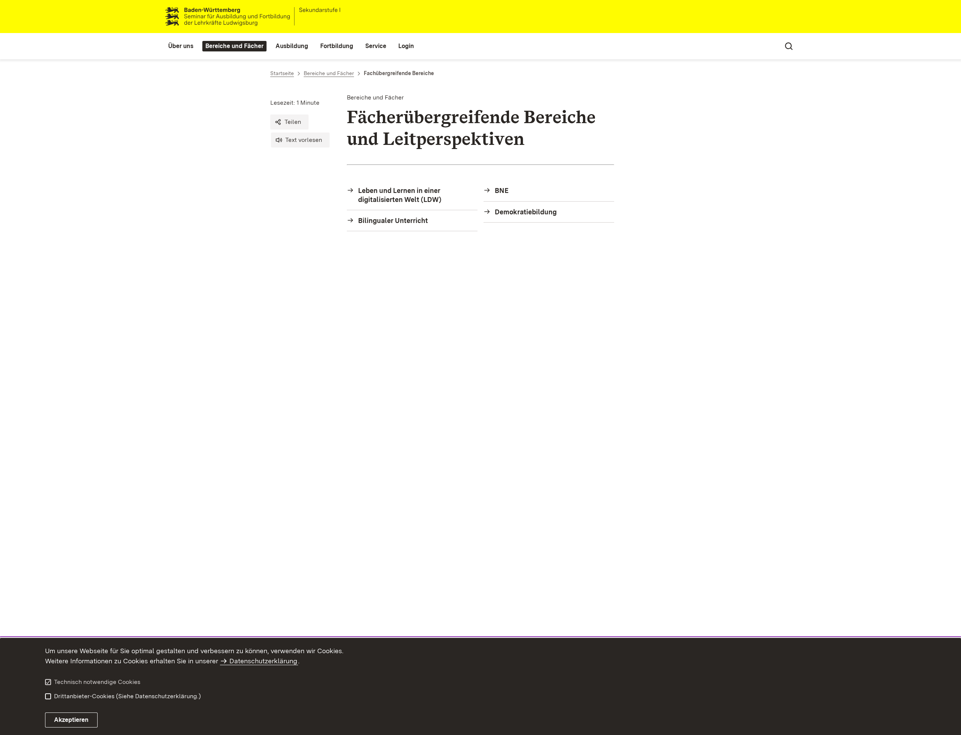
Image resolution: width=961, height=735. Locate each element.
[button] (289, 122)
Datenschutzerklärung (263, 661)
